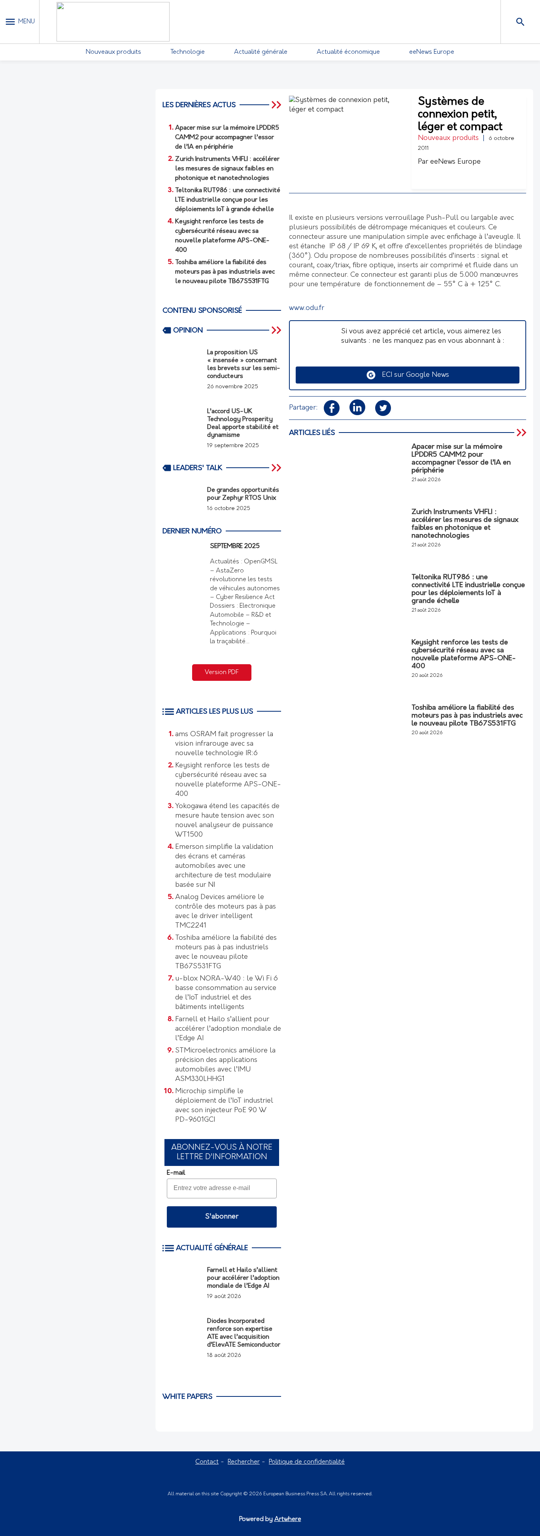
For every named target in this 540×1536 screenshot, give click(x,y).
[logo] (113, 22)
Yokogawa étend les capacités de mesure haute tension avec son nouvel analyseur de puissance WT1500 (227, 821)
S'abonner (221, 1216)
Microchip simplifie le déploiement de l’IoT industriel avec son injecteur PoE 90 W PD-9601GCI (224, 1106)
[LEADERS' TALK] (277, 468)
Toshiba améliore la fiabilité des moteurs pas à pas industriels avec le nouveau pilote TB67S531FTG (226, 952)
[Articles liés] (522, 432)
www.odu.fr (306, 308)
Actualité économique (348, 52)
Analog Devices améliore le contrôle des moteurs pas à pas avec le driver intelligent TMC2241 (225, 912)
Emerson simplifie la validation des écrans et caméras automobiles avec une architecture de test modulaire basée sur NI (224, 866)
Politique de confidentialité (307, 1462)
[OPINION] (277, 330)
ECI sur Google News (412, 375)
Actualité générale (260, 52)
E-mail (176, 1173)
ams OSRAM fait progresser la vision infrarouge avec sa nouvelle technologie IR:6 (224, 744)
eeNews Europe (431, 52)
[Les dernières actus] (277, 105)
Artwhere (287, 1519)
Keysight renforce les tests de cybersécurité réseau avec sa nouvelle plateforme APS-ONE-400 (228, 780)
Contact (207, 1462)
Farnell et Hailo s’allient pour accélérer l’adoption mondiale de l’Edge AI (228, 1029)
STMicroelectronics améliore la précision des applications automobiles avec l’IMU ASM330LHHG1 (225, 1065)
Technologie (187, 52)
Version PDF (222, 672)
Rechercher (244, 1462)
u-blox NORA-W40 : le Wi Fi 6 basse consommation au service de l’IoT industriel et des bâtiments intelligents (226, 993)
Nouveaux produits (113, 52)
